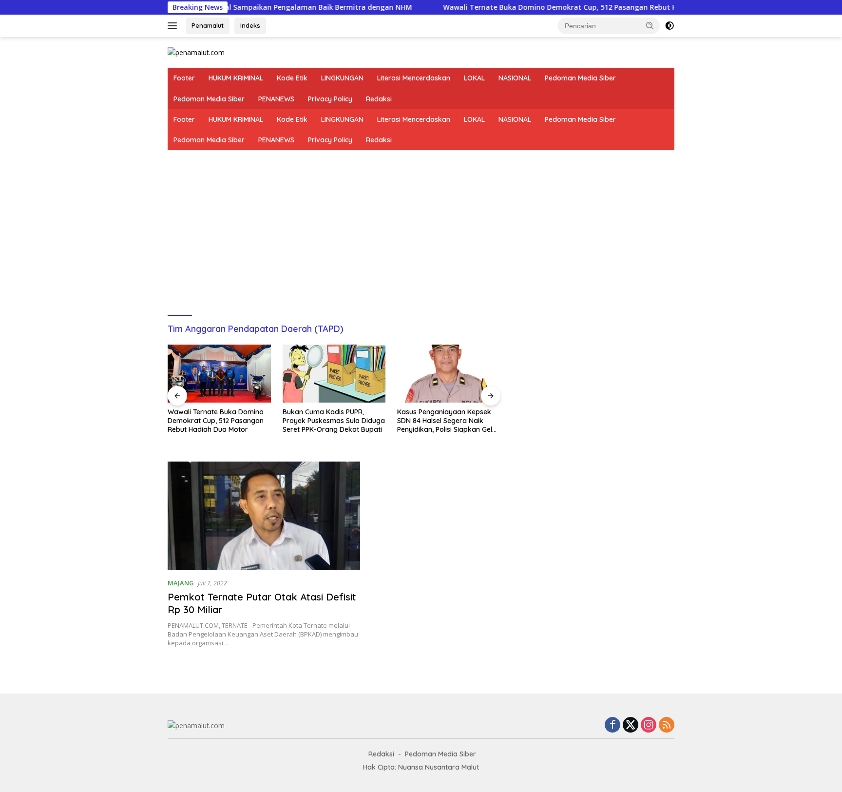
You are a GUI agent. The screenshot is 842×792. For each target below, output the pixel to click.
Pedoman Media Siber (580, 78)
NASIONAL (514, 78)
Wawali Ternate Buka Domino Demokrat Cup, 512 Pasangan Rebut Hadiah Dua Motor (564, 7)
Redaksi (379, 99)
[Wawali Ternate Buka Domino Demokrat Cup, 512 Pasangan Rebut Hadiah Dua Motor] (219, 374)
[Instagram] (648, 725)
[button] (650, 25)
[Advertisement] (421, 223)
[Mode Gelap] (669, 26)
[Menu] (174, 26)
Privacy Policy (330, 99)
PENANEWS (276, 99)
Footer (184, 78)
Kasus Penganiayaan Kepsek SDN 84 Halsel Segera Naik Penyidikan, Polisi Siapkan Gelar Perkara (448, 420)
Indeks (250, 25)
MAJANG (181, 583)
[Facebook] (612, 725)
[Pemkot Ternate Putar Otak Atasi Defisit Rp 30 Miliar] (264, 516)
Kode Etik (292, 78)
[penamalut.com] (196, 52)
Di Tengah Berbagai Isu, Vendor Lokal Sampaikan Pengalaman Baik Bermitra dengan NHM (232, 7)
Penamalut (207, 25)
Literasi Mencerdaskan (413, 78)
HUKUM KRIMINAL (236, 78)
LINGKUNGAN (342, 78)
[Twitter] (630, 725)
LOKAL (474, 78)
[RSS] (666, 725)
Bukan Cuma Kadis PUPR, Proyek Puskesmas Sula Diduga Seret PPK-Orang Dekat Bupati (334, 420)
